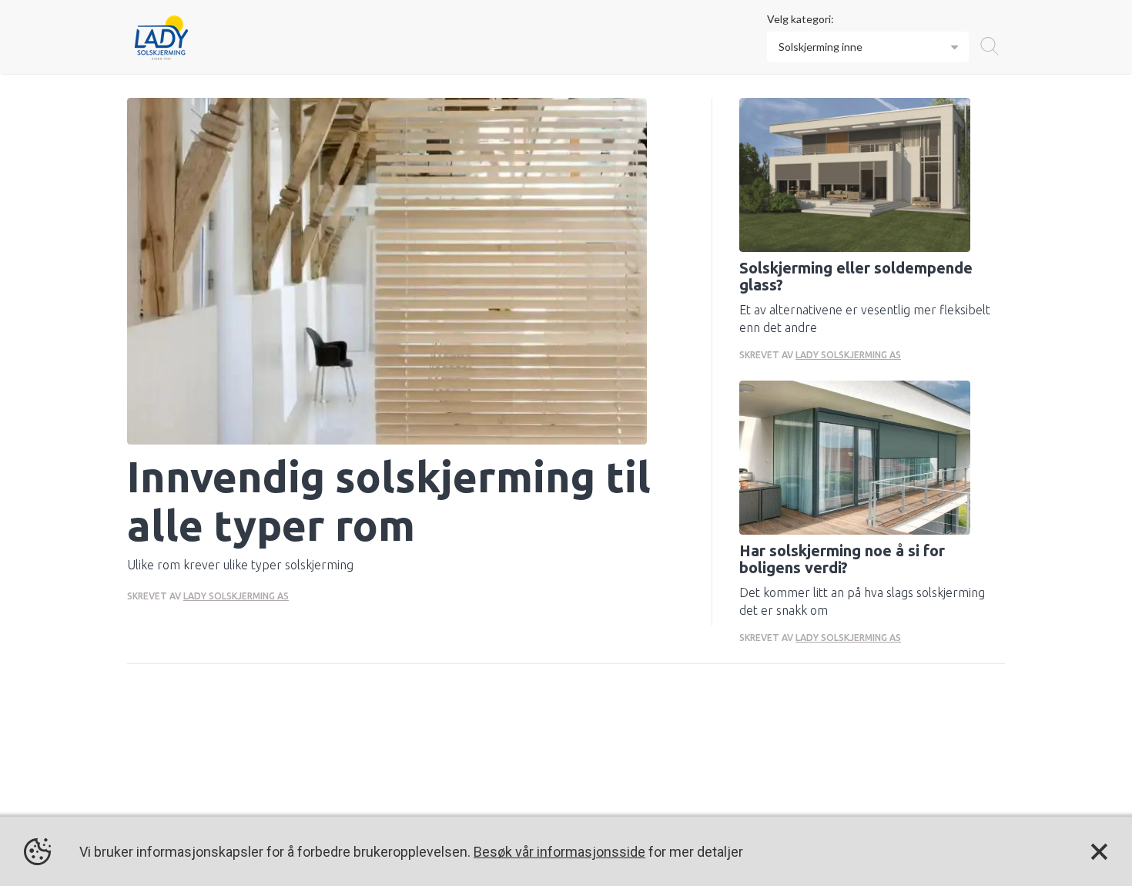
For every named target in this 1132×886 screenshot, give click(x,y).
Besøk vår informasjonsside (559, 852)
